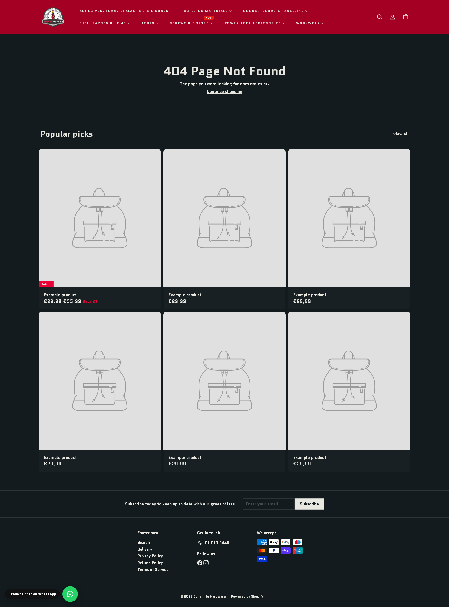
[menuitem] (126, 11)
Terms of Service (152, 569)
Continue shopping (224, 91)
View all (401, 134)
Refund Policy (150, 563)
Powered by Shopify (247, 596)
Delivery (144, 549)
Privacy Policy (150, 556)
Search (143, 542)
